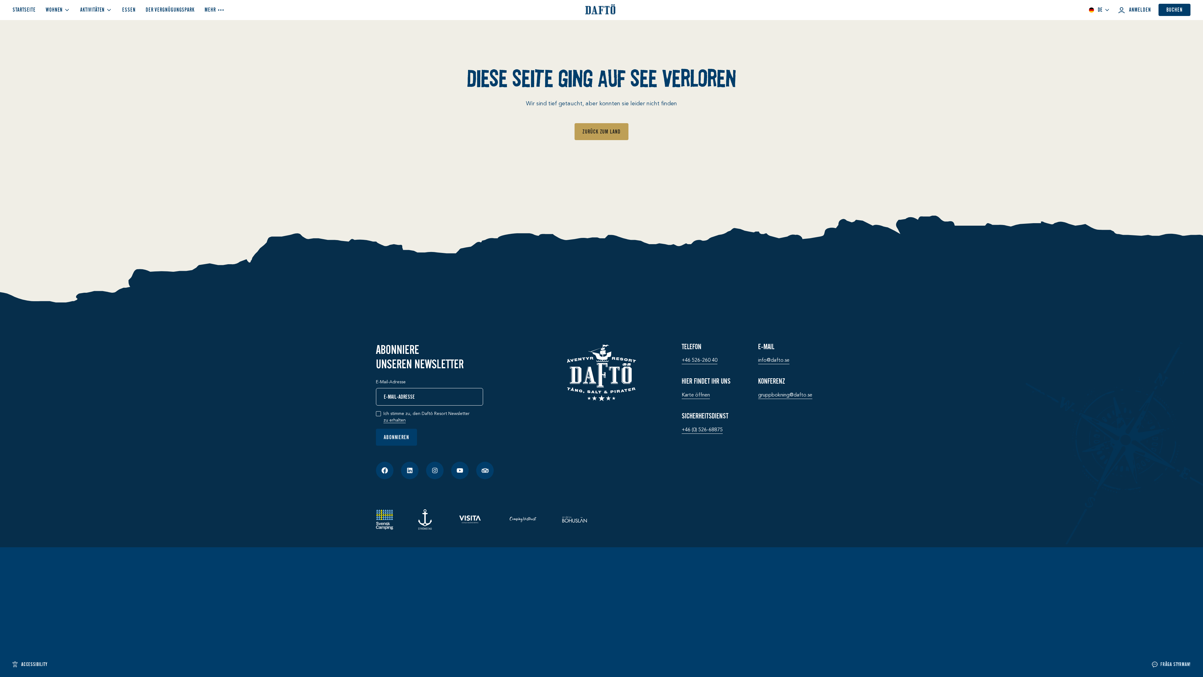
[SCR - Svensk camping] (384, 519)
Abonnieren (396, 437)
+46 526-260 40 (699, 360)
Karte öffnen (696, 395)
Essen (129, 10)
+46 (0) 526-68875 (702, 430)
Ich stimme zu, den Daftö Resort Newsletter (426, 417)
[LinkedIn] (410, 470)
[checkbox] (378, 413)
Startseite (24, 10)
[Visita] (470, 519)
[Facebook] (384, 470)
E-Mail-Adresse (391, 382)
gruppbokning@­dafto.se (785, 395)
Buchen (1174, 10)
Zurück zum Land (601, 132)
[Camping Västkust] (523, 519)
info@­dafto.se (773, 360)
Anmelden (1140, 10)
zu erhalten (394, 420)
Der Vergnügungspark (170, 10)
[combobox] (1099, 10)
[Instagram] (435, 470)
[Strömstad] (425, 519)
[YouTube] (460, 470)
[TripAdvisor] (485, 470)
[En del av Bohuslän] (574, 519)
